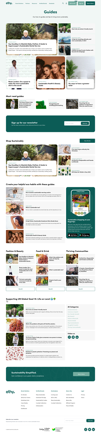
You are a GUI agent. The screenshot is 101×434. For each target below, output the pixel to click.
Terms (82, 397)
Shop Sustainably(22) (73, 323)
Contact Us (69, 394)
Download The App (41, 397)
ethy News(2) (71, 316)
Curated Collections (41, 403)
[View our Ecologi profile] (44, 429)
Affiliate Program (70, 403)
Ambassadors (39, 405)
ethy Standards (70, 397)
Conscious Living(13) (73, 312)
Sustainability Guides (41, 400)
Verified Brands (43, 3)
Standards (51, 3)
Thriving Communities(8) (74, 327)
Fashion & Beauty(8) (73, 318)
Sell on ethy (54, 397)
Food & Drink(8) (72, 320)
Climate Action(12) (72, 309)
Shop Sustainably (40, 394)
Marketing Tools (25, 400)
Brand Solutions (19, 3)
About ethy (69, 400)
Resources (34, 3)
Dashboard (24, 408)
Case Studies (24, 403)
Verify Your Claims (25, 397)
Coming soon (54, 394)
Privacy (83, 394)
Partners (27, 3)
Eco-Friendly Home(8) (73, 314)
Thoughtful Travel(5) (73, 325)
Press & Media (70, 405)
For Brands (24, 394)
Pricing (23, 405)
